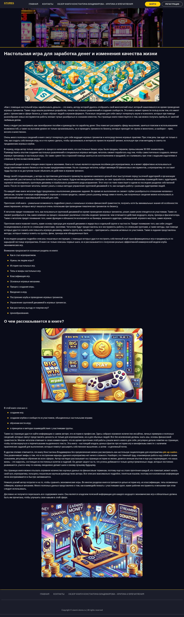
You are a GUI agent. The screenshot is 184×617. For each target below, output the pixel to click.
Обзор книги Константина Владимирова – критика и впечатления (95, 4)
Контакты (47, 4)
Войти (152, 4)
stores (9, 3)
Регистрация (172, 4)
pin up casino (170, 452)
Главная (33, 4)
